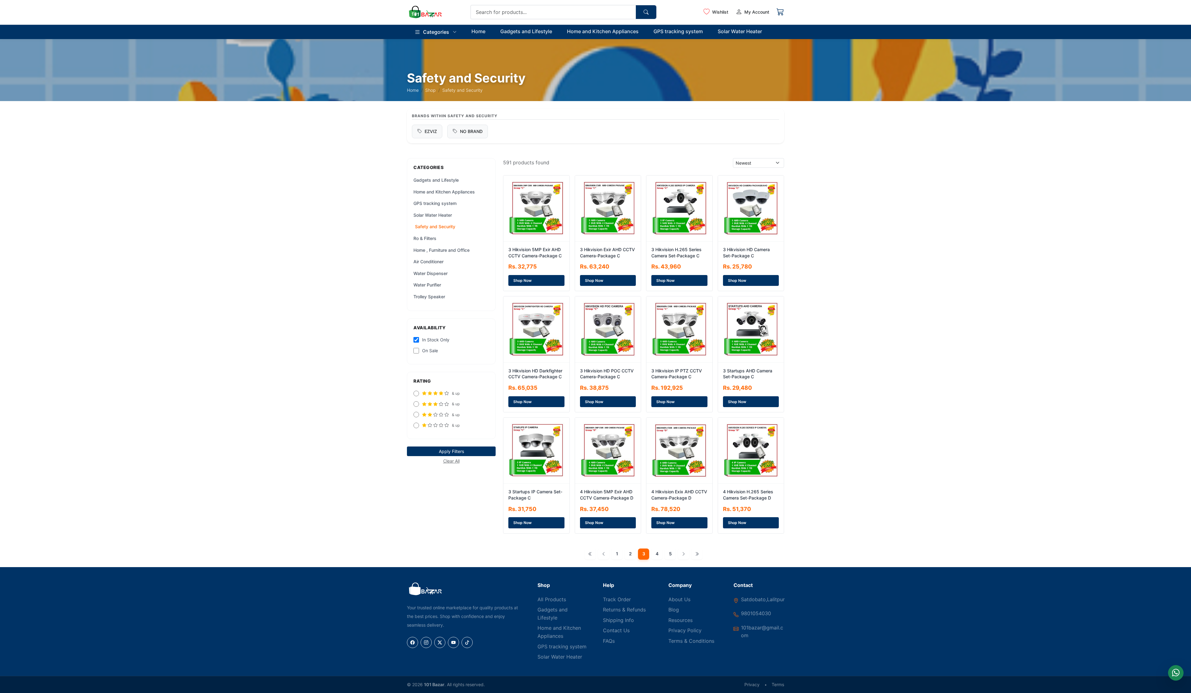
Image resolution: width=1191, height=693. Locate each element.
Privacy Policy (685, 630)
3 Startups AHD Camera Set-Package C (747, 374)
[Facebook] (412, 642)
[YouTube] (453, 642)
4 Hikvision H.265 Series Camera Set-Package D (748, 494)
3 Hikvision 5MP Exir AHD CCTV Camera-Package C (535, 252)
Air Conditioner (428, 261)
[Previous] (603, 554)
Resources (680, 620)
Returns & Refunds (624, 609)
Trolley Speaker (429, 296)
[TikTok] (467, 642)
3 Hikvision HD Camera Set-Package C (746, 252)
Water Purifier (427, 284)
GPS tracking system (678, 31)
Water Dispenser (430, 273)
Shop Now (522, 280)
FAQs (609, 641)
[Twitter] (439, 642)
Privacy (752, 684)
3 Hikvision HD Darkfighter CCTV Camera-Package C (535, 374)
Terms (778, 684)
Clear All (451, 461)
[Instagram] (426, 642)
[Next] (683, 554)
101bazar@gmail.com (762, 631)
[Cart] (780, 12)
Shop (430, 90)
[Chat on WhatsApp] (1176, 673)
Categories (436, 32)
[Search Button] (646, 12)
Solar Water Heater (740, 31)
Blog (673, 609)
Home (478, 31)
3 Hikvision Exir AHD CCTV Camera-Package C (607, 252)
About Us (679, 599)
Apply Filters (451, 451)
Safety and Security (435, 226)
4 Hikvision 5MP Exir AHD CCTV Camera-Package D (606, 494)
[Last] (697, 554)
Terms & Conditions (691, 641)
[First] (590, 554)
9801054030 (756, 613)
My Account (756, 12)
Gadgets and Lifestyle (526, 31)
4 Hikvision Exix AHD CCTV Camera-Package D (679, 494)
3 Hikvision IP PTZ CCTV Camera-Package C (676, 374)
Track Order (617, 599)
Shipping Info (618, 620)
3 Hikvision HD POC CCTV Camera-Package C (607, 374)
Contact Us (616, 630)
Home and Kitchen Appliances (603, 31)
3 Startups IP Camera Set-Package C (535, 494)
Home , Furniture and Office (441, 250)
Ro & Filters (424, 238)
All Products (552, 599)
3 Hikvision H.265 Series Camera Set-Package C (676, 252)
